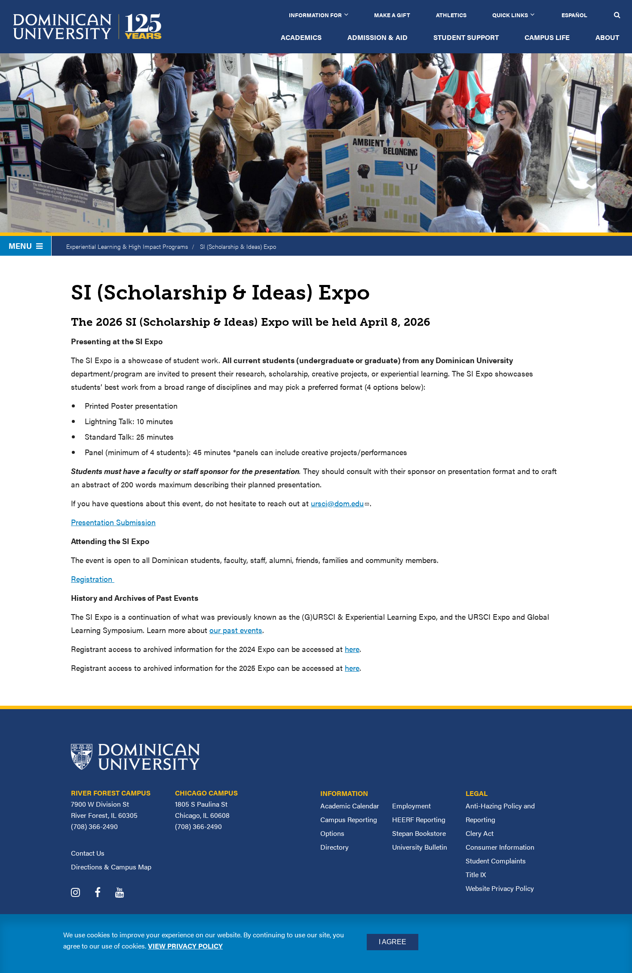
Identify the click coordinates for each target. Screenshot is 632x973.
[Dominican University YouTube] (126, 893)
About (607, 37)
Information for (315, 15)
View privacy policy (185, 946)
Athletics (451, 15)
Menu (20, 245)
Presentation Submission (113, 522)
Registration (92, 578)
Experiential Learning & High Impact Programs (127, 246)
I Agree (392, 941)
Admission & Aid (377, 37)
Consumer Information (500, 847)
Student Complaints (496, 861)
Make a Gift (392, 15)
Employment (411, 806)
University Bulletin (419, 847)
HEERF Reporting (418, 819)
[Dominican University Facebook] (104, 893)
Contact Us (87, 853)
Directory (334, 847)
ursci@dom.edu (337, 503)
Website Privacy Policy (500, 888)
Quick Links (510, 15)
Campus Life (547, 37)
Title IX (476, 874)
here (352, 648)
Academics (301, 37)
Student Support (466, 37)
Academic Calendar (349, 806)
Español (574, 15)
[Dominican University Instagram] (82, 893)
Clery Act (480, 833)
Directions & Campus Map (111, 867)
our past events (235, 629)
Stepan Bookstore (419, 833)
